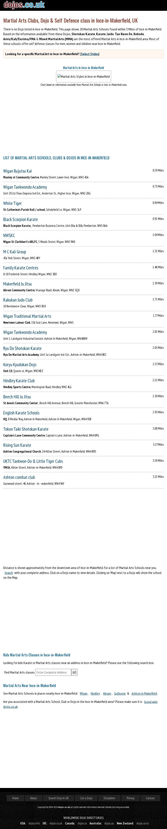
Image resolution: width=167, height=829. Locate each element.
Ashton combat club (19, 477)
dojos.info (34, 823)
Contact (150, 798)
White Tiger (12, 203)
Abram (107, 693)
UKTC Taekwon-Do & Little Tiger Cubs (33, 461)
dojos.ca (82, 823)
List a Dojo (86, 798)
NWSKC (9, 235)
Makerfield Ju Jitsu (17, 284)
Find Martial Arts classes (19, 672)
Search (9, 572)
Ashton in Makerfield (144, 693)
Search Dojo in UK (58, 798)
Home (15, 798)
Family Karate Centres (20, 268)
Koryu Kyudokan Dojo (19, 365)
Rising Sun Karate (17, 445)
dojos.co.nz (142, 823)
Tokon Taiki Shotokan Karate (25, 429)
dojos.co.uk (56, 823)
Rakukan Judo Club (18, 300)
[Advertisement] (83, 614)
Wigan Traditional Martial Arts (27, 316)
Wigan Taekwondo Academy (25, 187)
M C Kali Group (14, 252)
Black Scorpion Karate (20, 219)
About (33, 798)
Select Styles (90, 54)
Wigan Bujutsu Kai (17, 171)
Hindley (95, 693)
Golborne (120, 693)
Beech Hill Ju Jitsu (17, 397)
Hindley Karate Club (19, 381)
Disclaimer (109, 798)
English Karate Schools (21, 413)
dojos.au (109, 823)
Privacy (130, 798)
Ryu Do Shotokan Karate (22, 348)
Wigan (83, 693)
